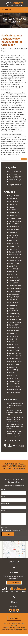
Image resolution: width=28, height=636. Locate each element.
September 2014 (14, 361)
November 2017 (14, 255)
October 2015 (13, 325)
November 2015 (14, 322)
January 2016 (13, 316)
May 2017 (12, 271)
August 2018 (13, 229)
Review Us (14, 618)
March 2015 (12, 344)
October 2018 (13, 224)
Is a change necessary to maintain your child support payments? (14, 420)
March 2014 (12, 378)
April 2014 (12, 375)
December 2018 (14, 218)
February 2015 (13, 347)
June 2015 (12, 336)
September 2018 (14, 227)
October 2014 (13, 359)
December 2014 (14, 353)
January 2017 (13, 283)
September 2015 (14, 328)
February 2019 (13, 212)
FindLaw (24, 629)
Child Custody (13, 171)
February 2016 (13, 314)
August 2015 (13, 330)
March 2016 (12, 311)
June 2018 (12, 235)
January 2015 (13, 350)
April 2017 (12, 274)
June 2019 (12, 201)
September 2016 (14, 294)
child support (18, 134)
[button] (25, 10)
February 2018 (13, 246)
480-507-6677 (8, 9)
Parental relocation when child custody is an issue (14, 413)
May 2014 (12, 373)
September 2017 (14, 260)
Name (3, 489)
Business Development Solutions (11, 629)
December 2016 (14, 285)
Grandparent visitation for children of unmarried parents (14, 405)
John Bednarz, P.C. (12, 48)
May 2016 (12, 305)
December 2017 (14, 252)
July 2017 (12, 266)
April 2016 (12, 308)
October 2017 (13, 257)
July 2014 (12, 367)
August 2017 (13, 263)
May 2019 (12, 204)
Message (4, 511)
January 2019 (13, 215)
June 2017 (12, 269)
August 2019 (13, 196)
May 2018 (12, 238)
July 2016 (12, 300)
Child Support (13, 174)
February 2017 (13, 280)
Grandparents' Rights (15, 180)
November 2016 (14, 288)
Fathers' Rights (13, 177)
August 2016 (13, 297)
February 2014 (13, 381)
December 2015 (14, 319)
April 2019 (12, 207)
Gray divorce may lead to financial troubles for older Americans (15, 427)
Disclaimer (4, 528)
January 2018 (13, 249)
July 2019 (12, 198)
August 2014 (13, 364)
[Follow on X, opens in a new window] (14, 610)
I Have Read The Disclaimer (13, 530)
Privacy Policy (20, 627)
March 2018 (12, 243)
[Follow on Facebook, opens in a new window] (10, 610)
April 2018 (12, 241)
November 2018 (14, 221)
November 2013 (14, 389)
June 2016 (12, 302)
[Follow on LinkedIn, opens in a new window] (17, 610)
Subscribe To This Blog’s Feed (13, 441)
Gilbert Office (14, 583)
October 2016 (13, 291)
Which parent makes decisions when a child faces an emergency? (14, 434)
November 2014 (14, 356)
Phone (3, 496)
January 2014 (13, 384)
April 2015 (12, 342)
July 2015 (12, 333)
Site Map (12, 627)
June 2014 (12, 370)
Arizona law (9, 55)
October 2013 (13, 392)
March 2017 (12, 277)
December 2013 (14, 387)
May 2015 (12, 339)
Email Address (6, 503)
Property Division (14, 185)
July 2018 (12, 232)
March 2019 (12, 210)
